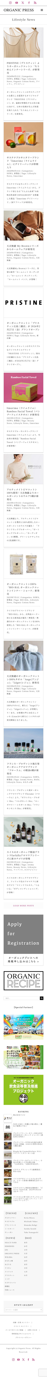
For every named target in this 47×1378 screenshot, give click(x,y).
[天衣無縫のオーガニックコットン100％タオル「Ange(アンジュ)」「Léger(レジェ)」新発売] (23, 656)
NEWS (10, 79)
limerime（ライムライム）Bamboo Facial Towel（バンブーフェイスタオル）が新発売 (23, 411)
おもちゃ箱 (27, 782)
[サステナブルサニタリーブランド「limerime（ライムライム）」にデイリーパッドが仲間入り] (23, 137)
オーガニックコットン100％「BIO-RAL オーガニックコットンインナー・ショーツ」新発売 (23, 588)
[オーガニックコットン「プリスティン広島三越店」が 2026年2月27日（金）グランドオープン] (23, 303)
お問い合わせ (32, 1330)
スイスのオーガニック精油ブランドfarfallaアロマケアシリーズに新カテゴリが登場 (23, 855)
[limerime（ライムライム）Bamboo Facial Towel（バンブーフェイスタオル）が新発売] (23, 388)
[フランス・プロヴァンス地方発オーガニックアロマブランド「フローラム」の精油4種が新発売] (23, 743)
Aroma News (26, 779)
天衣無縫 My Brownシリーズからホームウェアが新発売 (23, 247)
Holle (37, 779)
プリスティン (19, 84)
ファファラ (18, 869)
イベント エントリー (21, 1326)
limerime (18, 176)
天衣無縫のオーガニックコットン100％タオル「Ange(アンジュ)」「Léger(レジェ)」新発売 (23, 679)
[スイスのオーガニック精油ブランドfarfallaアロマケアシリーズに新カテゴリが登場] (23, 832)
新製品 (17, 79)
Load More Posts (23, 905)
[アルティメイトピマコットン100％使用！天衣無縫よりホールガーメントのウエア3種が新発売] (23, 469)
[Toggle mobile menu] (42, 10)
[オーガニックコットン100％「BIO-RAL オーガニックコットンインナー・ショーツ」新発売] (23, 564)
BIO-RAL (24, 600)
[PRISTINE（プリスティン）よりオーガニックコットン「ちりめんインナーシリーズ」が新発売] (23, 43)
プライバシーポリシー (23, 1337)
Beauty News (19, 867)
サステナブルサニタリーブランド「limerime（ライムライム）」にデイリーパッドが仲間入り (23, 162)
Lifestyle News (27, 335)
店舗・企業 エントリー (21, 1322)
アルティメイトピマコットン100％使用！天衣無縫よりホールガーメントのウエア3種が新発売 (23, 494)
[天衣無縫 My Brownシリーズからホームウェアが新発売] (23, 225)
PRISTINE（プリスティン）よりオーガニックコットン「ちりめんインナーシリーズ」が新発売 (23, 67)
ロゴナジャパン (30, 869)
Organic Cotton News (24, 81)
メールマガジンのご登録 (14, 1330)
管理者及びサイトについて (21, 1334)
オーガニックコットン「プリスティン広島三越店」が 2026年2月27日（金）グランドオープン (23, 326)
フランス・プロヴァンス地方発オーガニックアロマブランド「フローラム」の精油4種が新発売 (23, 768)
